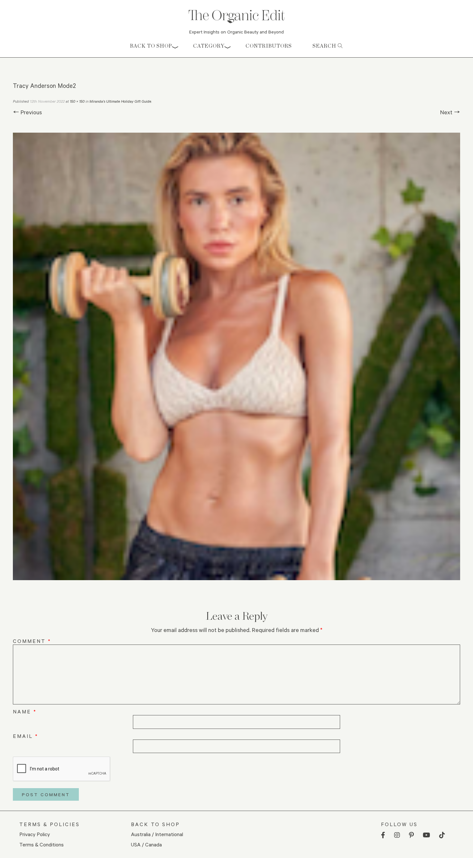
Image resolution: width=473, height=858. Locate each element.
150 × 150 (77, 101)
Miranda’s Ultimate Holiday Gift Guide (120, 101)
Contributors (269, 46)
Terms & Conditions (41, 844)
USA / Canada (146, 844)
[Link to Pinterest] (411, 835)
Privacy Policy (34, 834)
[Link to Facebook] (383, 835)
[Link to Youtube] (426, 835)
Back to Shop (151, 46)
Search (325, 46)
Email (25, 735)
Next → (450, 112)
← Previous (27, 112)
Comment (32, 640)
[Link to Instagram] (397, 835)
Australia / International (157, 834)
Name (25, 711)
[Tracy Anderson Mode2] (236, 356)
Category (209, 46)
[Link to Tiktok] (442, 835)
